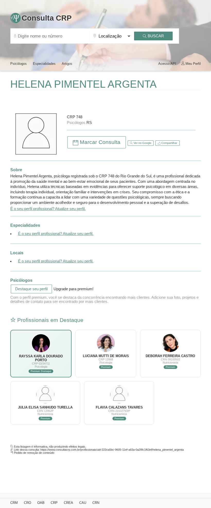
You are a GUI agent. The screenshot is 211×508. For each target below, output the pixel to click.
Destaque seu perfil (31, 289)
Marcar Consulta (99, 142)
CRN (95, 503)
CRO (27, 503)
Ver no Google (142, 142)
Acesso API (167, 64)
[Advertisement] (70, 100)
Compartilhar (169, 142)
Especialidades (44, 64)
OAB (41, 503)
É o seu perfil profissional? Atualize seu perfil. (48, 209)
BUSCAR (155, 36)
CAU (82, 503)
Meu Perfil (192, 64)
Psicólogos (18, 64)
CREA (68, 503)
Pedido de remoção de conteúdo (34, 452)
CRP (54, 503)
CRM (14, 503)
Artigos (67, 64)
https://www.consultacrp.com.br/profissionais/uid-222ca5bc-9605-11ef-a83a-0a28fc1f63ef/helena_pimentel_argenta (112, 449)
